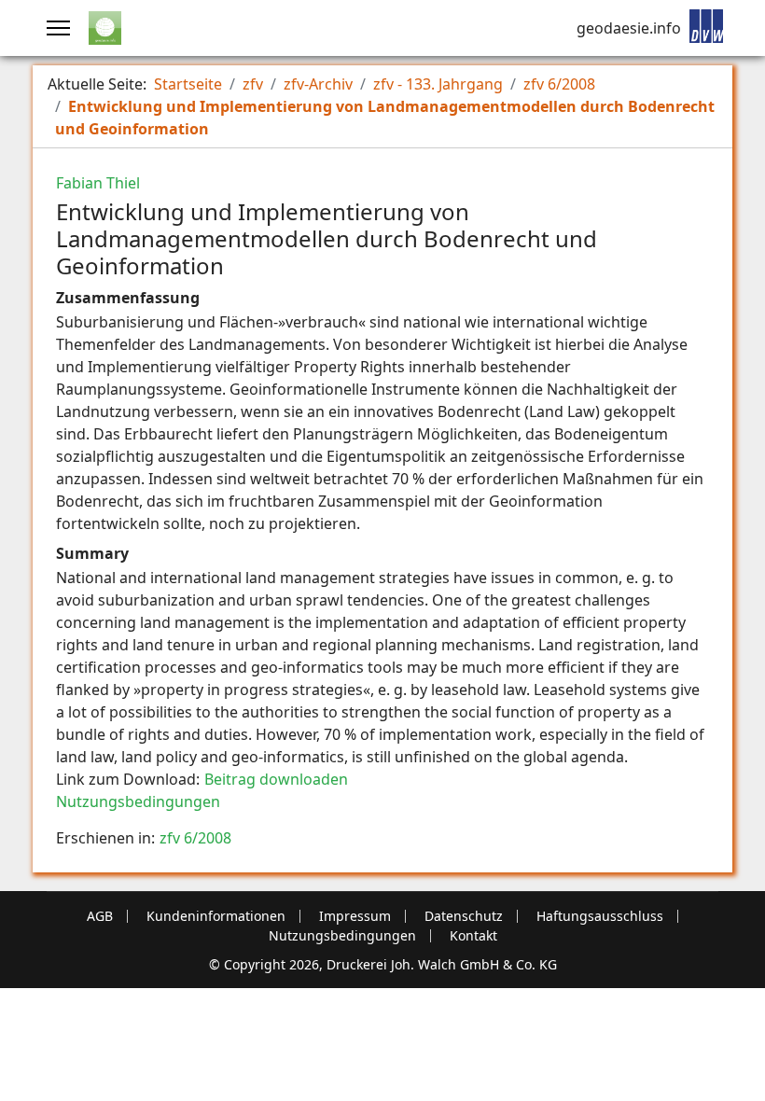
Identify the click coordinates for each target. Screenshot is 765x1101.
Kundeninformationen (215, 916)
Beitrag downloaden (276, 779)
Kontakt (473, 935)
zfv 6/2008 (195, 838)
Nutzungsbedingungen (138, 801)
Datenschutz (463, 916)
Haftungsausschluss (599, 916)
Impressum (355, 916)
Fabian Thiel (98, 183)
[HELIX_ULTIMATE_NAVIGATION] (58, 28)
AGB (100, 916)
